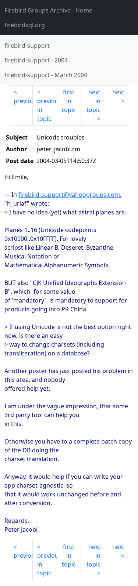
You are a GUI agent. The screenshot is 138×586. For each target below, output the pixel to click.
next (118, 92)
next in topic (93, 101)
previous (23, 101)
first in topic (69, 101)
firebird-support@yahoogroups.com (69, 195)
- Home (48, 10)
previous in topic (47, 110)
